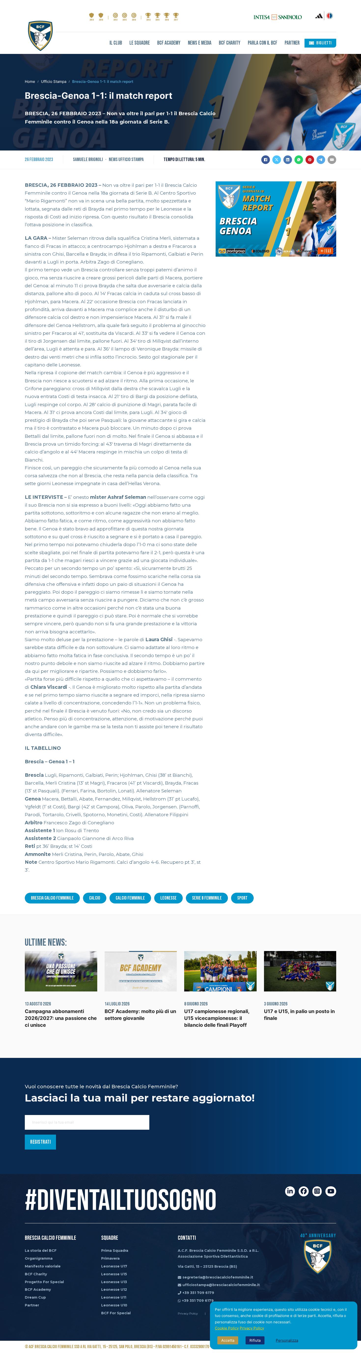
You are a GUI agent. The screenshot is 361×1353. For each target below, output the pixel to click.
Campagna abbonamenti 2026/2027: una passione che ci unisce (61, 1018)
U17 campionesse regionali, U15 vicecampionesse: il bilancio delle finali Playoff (216, 1018)
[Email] (332, 159)
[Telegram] (321, 159)
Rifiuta (255, 1340)
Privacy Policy (252, 1328)
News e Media (199, 43)
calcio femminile (130, 898)
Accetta (227, 1340)
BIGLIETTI (324, 43)
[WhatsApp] (298, 159)
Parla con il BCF (262, 43)
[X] (276, 159)
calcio (94, 898)
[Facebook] (265, 159)
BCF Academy (168, 43)
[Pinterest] (309, 159)
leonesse (168, 898)
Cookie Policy (227, 1328)
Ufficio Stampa (53, 81)
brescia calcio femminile (52, 898)
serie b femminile (207, 898)
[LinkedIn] (287, 159)
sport (242, 898)
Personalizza (287, 1340)
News (113, 160)
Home (30, 81)
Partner (292, 43)
